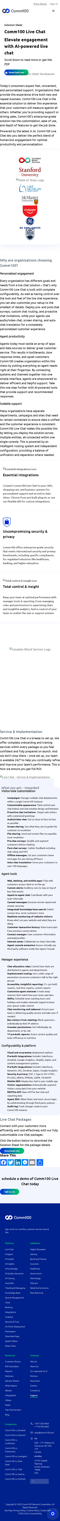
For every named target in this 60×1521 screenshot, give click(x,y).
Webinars (9, 1376)
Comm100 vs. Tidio (13, 1469)
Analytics (9, 1317)
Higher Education (38, 1249)
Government (36, 1273)
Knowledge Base (12, 1293)
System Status (11, 1341)
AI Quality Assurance (14, 1273)
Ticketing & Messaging (15, 1288)
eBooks (8, 1390)
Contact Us (35, 1390)
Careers (33, 1386)
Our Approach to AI (38, 1371)
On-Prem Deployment (15, 1326)
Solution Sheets (12, 1381)
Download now (12, 1150)
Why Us (33, 1361)
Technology (35, 1278)
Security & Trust (12, 1322)
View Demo (40, 3)
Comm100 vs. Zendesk (15, 1430)
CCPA (20, 1513)
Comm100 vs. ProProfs (15, 1479)
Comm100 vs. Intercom (15, 1435)
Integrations (10, 1312)
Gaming (33, 1254)
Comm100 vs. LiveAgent (16, 1456)
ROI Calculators (12, 1366)
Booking (9, 1307)
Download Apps (12, 1336)
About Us (34, 1366)
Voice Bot (9, 1283)
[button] (3, 1162)
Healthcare (35, 1269)
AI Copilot (9, 1259)
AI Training (10, 1278)
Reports (8, 1371)
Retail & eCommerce (39, 1288)
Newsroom (35, 1381)
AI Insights (9, 1264)
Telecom (34, 1283)
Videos (8, 1400)
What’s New (10, 1346)
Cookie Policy (33, 1510)
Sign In (54, 3)
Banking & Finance (38, 1259)
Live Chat (9, 1249)
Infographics (10, 1395)
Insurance (34, 1264)
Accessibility (36, 1513)
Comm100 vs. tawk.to (14, 1474)
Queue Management (14, 1297)
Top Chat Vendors (13, 1410)
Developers (10, 1331)
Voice (7, 1302)
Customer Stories (13, 1361)
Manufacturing (36, 1293)
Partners (34, 1376)
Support (34, 1395)
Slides (7, 1405)
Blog (7, 1414)
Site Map (8, 1510)
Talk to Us (9, 1191)
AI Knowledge (11, 1269)
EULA (27, 1513)
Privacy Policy (20, 1510)
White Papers (11, 1386)
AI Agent (9, 1254)
